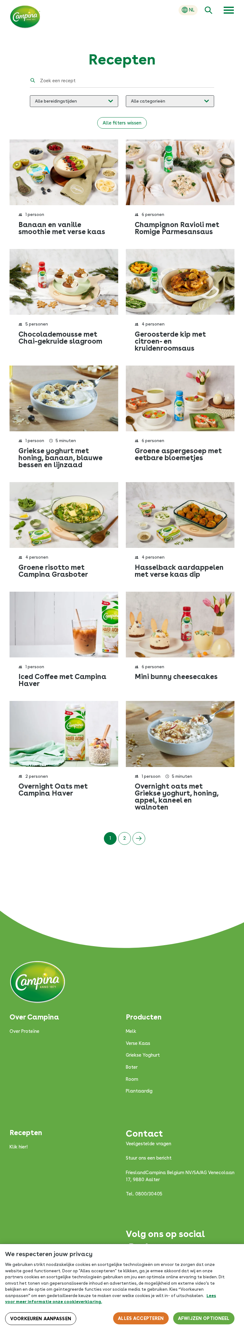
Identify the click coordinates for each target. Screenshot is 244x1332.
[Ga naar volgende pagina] (138, 838)
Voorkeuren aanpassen (40, 1319)
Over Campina (34, 1017)
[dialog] (122, 1288)
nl (191, 10)
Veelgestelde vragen (148, 1144)
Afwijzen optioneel (204, 1318)
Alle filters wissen (122, 123)
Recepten (26, 1132)
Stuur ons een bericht (149, 1158)
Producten (144, 1017)
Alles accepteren (141, 1318)
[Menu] (229, 10)
